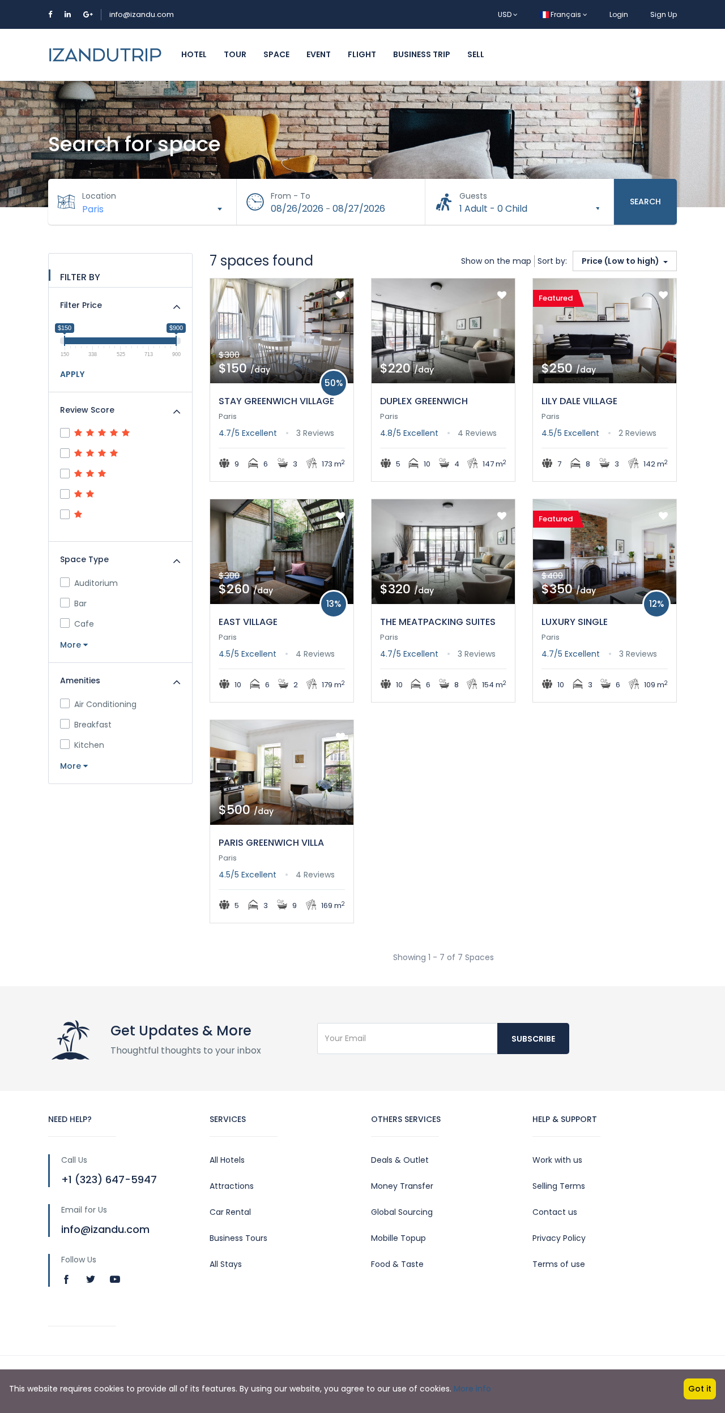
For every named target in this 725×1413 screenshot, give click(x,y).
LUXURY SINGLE (574, 621)
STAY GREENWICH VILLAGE (276, 401)
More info (472, 1388)
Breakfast (93, 724)
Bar (80, 603)
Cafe (84, 624)
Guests (473, 196)
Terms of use (558, 1264)
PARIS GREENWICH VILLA (271, 842)
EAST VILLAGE (248, 621)
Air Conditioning (105, 704)
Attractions (232, 1186)
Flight (362, 54)
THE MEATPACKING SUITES (438, 621)
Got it (699, 1388)
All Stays (226, 1264)
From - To (290, 196)
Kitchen (89, 745)
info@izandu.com (141, 14)
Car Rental (230, 1212)
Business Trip (421, 54)
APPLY (72, 374)
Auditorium (96, 583)
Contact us (554, 1212)
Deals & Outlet (400, 1160)
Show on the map (496, 261)
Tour (235, 54)
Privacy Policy (559, 1238)
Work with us (557, 1160)
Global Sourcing (402, 1212)
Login (618, 14)
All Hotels (227, 1160)
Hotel (194, 54)
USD (505, 14)
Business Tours (238, 1238)
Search (645, 201)
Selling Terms (558, 1186)
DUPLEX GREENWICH (424, 401)
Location (99, 196)
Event (318, 54)
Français (566, 14)
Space (276, 54)
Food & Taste (397, 1264)
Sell (475, 54)
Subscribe (533, 1038)
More (71, 644)
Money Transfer (402, 1186)
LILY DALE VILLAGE (579, 401)
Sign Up (663, 14)
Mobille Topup (398, 1238)
